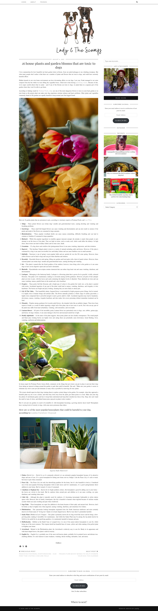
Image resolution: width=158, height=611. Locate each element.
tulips (51, 91)
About (33, 2)
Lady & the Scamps (32, 608)
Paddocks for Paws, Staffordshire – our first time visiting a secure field (37, 554)
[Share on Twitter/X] (23, 546)
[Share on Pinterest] (26, 546)
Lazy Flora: (88, 220)
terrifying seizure (82, 82)
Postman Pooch (43, 91)
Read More (121, 98)
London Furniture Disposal (43, 412)
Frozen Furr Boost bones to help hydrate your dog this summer (78, 554)
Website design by (129, 608)
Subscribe (121, 121)
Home (23, 2)
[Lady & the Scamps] (79, 28)
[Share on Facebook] (20, 546)
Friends (43, 2)
